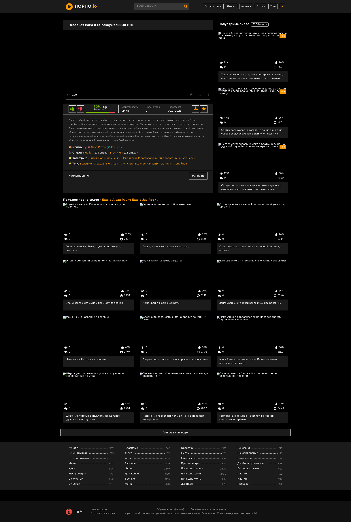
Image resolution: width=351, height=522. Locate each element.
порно (86, 6)
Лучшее (231, 6)
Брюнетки (188, 158)
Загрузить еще (175, 432)
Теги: (75, 164)
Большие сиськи (109, 158)
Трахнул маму (144, 164)
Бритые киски (163, 164)
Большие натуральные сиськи (100, 164)
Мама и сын (129, 158)
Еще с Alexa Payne (116, 200)
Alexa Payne (98, 147)
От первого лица (170, 158)
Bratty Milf (116, 153)
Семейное (180, 164)
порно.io (102, 510)
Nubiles (88, 153)
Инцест (92, 158)
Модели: (77, 147)
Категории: (79, 158)
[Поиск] (185, 6)
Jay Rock (116, 147)
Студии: (77, 153)
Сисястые (127, 164)
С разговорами (147, 158)
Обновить (261, 24)
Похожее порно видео (81, 200)
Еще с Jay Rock (144, 200)
